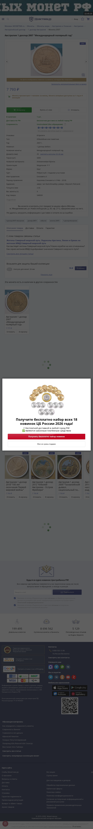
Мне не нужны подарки (46, 444)
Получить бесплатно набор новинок (46, 436)
